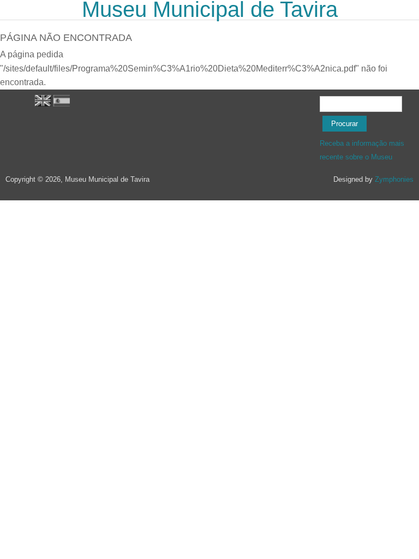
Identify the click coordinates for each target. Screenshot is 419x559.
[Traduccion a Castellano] (61, 104)
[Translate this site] (43, 104)
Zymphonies (394, 179)
